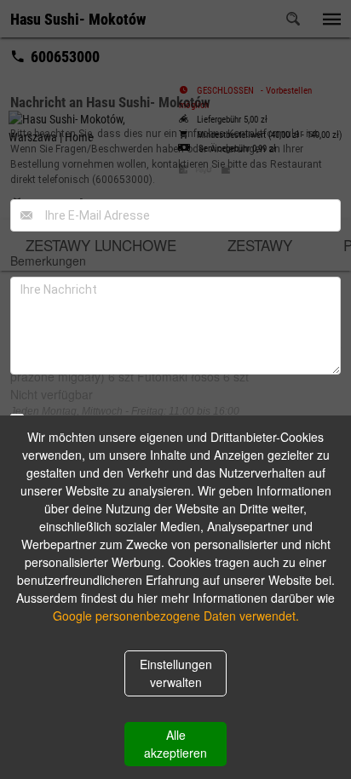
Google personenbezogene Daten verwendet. (176, 615)
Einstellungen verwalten (176, 673)
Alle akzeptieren (175, 743)
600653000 (122, 180)
